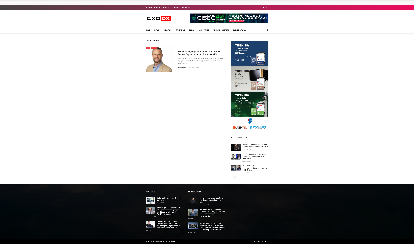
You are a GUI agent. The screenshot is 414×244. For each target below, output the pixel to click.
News (156, 30)
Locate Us (265, 241)
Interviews (180, 30)
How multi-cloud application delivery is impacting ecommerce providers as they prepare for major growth (212, 213)
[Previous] (232, 177)
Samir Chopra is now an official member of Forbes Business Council (211, 200)
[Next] (236, 177)
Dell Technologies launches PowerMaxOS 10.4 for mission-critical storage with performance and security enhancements (213, 226)
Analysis (167, 30)
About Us (166, 7)
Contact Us (175, 7)
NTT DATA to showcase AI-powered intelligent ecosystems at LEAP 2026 (254, 168)
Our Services (186, 7)
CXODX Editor (182, 67)
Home (148, 30)
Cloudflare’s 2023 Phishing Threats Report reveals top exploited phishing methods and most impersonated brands (169, 225)
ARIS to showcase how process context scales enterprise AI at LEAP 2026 (254, 156)
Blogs (191, 30)
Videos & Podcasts (221, 30)
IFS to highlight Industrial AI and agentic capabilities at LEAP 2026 (255, 146)
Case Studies (203, 30)
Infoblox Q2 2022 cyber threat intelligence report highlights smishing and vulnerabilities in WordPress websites (168, 211)
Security (154, 48)
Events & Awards (240, 30)
